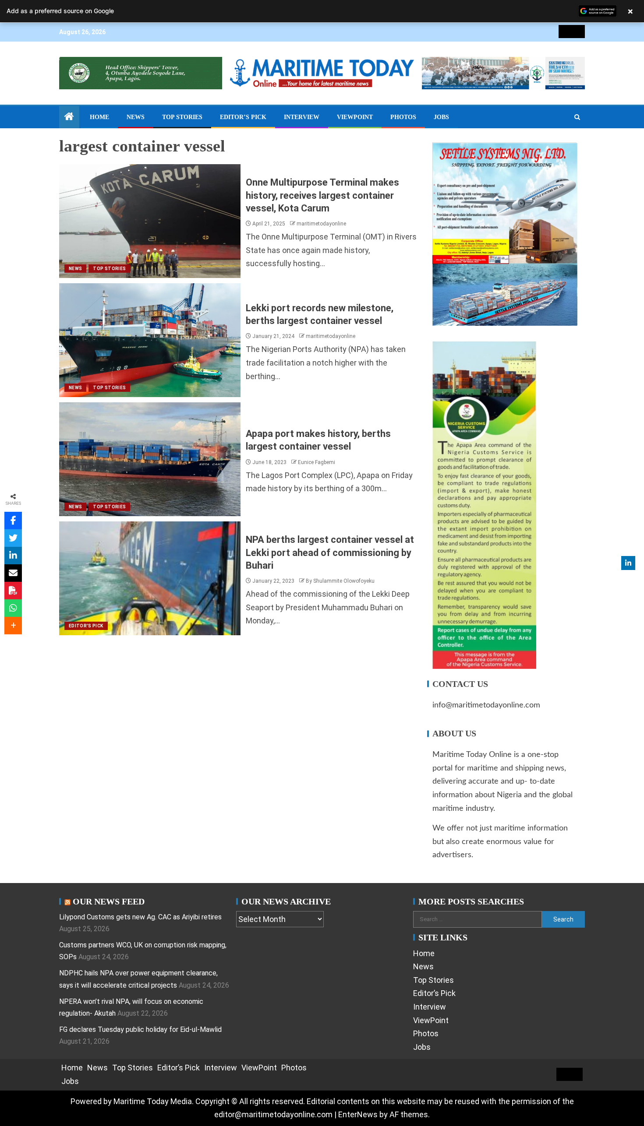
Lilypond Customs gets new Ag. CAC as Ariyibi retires (140, 917)
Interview (301, 117)
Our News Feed (109, 901)
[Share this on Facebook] (13, 520)
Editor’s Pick (243, 117)
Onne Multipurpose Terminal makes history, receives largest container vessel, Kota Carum (322, 195)
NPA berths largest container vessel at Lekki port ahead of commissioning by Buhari (330, 552)
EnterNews (358, 1114)
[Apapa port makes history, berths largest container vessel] (150, 459)
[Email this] (13, 573)
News (136, 117)
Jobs (441, 117)
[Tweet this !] (13, 538)
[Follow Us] (628, 563)
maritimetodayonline (321, 224)
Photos (403, 117)
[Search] (577, 117)
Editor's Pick (86, 625)
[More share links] (13, 625)
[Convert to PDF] (13, 590)
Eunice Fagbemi (316, 462)
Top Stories (182, 117)
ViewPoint (355, 117)
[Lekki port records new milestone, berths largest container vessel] (150, 340)
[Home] (69, 117)
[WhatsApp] (13, 608)
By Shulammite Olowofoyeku (340, 581)
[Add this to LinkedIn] (13, 555)
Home (99, 117)
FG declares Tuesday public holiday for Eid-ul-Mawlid (140, 1029)
